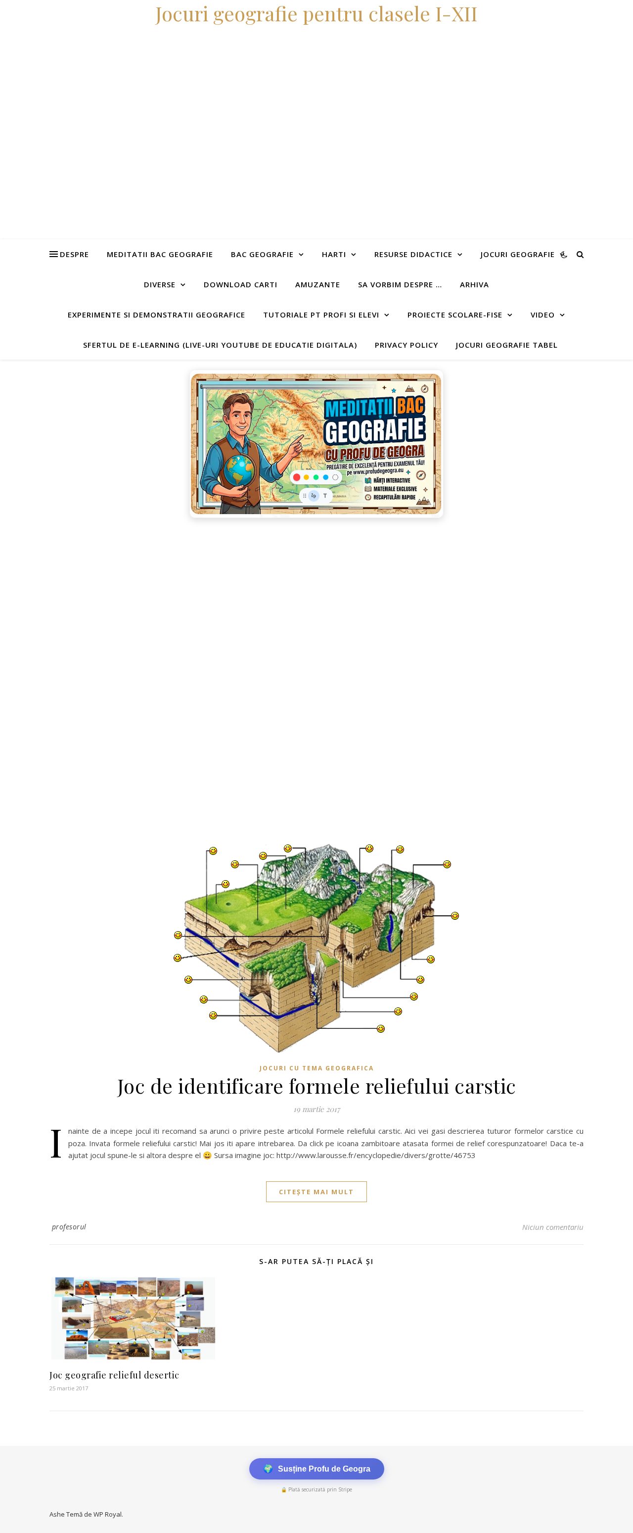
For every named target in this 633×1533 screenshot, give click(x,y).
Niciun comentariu (553, 1227)
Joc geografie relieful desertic (114, 1375)
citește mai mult (316, 1191)
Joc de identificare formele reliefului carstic (316, 1085)
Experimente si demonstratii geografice (156, 314)
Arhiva (474, 284)
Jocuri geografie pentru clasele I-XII (316, 13)
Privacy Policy (406, 345)
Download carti (240, 284)
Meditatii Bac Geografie (160, 254)
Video (543, 314)
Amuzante (317, 284)
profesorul (69, 1226)
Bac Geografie (262, 254)
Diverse (160, 284)
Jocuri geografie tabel (507, 345)
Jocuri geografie (518, 254)
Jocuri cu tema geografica (317, 1068)
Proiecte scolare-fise (454, 314)
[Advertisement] (296, 597)
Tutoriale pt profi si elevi (321, 314)
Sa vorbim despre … (400, 284)
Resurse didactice (413, 254)
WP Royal (107, 1514)
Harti (334, 254)
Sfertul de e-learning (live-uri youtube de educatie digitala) (220, 345)
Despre (74, 254)
